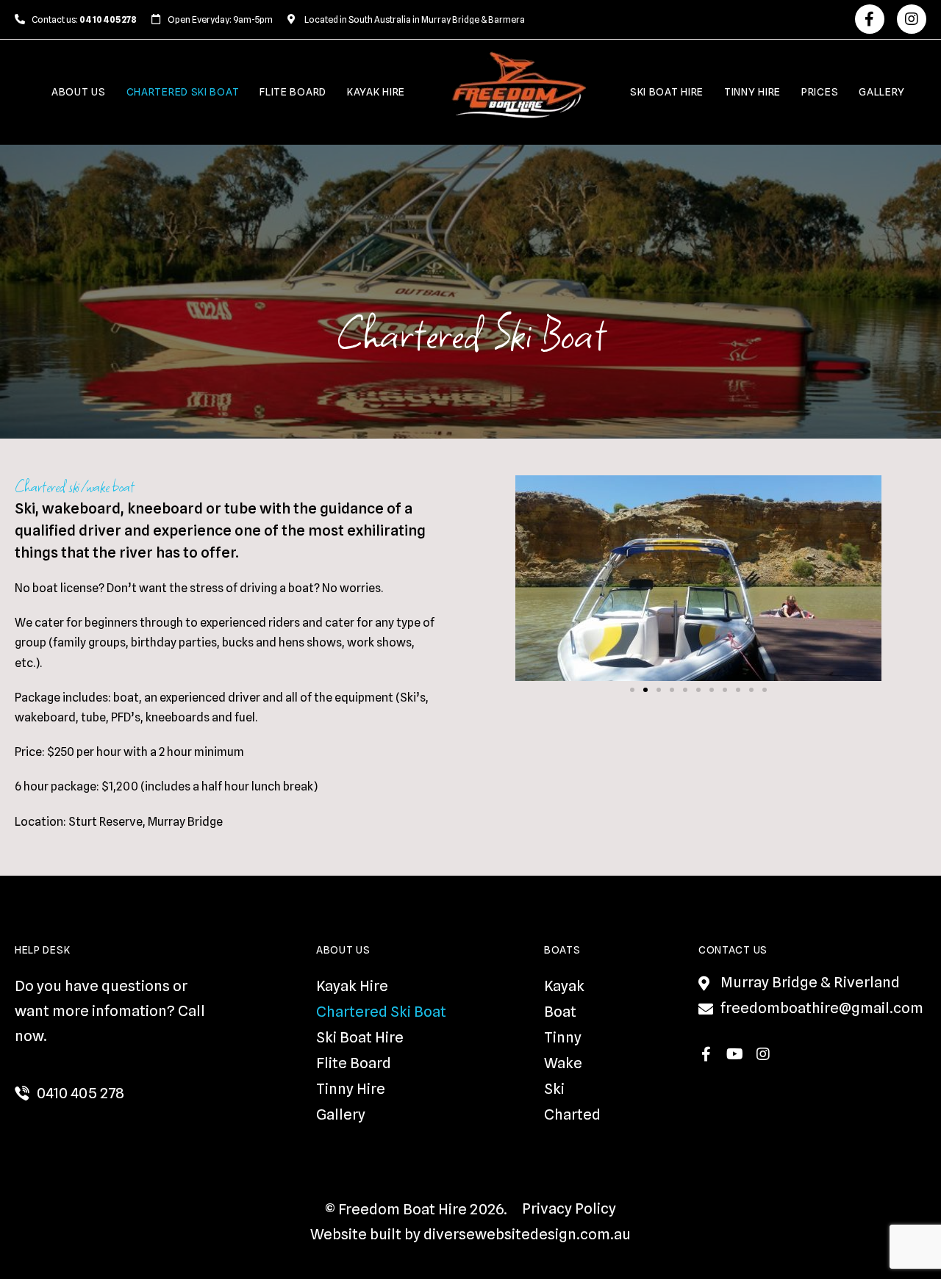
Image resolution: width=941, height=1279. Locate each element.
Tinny (563, 1037)
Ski (554, 1089)
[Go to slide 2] (645, 690)
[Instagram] (911, 19)
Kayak (564, 986)
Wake (563, 1063)
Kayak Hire (376, 92)
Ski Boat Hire (667, 92)
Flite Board (293, 92)
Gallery (882, 92)
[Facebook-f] (869, 19)
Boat (560, 1011)
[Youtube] (734, 1054)
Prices (819, 92)
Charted (572, 1114)
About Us (78, 92)
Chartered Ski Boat (183, 92)
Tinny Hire (752, 92)
